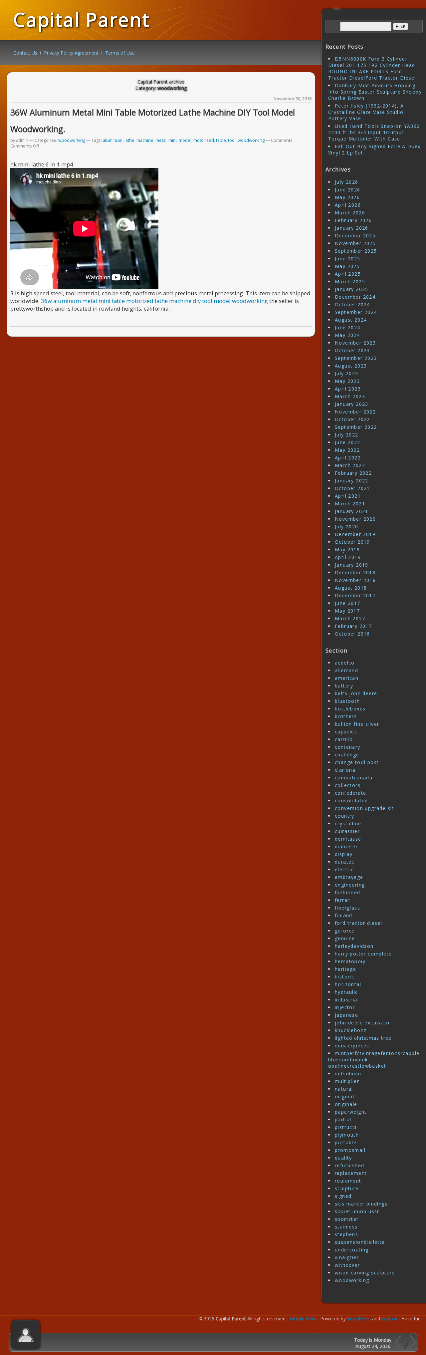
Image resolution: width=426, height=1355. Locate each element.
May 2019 (347, 549)
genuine (345, 938)
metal (160, 140)
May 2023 (347, 381)
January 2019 (351, 565)
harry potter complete (363, 953)
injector (345, 1007)
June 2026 (347, 189)
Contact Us (25, 53)
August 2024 (351, 320)
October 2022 (352, 419)
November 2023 (355, 343)
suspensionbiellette (360, 1242)
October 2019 (352, 542)
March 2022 (350, 465)
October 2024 (352, 304)
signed (343, 1196)
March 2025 (350, 281)
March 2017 (350, 618)
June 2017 (347, 603)
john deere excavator (362, 1022)
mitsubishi (348, 1073)
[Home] (404, 1342)
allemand (346, 670)
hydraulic (346, 992)
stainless (346, 1226)
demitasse (348, 839)
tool (232, 140)
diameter (346, 846)
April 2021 (348, 496)
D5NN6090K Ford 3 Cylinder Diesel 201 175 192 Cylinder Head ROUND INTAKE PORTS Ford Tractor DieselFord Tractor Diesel (372, 68)
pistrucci (346, 1127)
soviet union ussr (357, 1211)
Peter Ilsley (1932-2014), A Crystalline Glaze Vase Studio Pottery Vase (366, 112)
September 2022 (356, 427)
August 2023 (351, 366)
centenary (347, 747)
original (344, 1096)
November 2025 (355, 243)
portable (345, 1142)
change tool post (357, 762)
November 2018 (355, 580)
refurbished (349, 1165)
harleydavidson (354, 946)
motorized (203, 140)
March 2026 (350, 212)
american (346, 678)
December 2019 (355, 534)
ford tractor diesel (358, 923)
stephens (346, 1234)
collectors (347, 785)
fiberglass (347, 908)
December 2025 (355, 235)
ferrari (343, 900)
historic (344, 976)
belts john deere (356, 693)
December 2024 (355, 297)
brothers (346, 716)
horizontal (348, 984)
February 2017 (353, 626)
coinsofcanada (353, 777)
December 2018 (355, 572)
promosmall (350, 1150)
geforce (345, 931)
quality (343, 1158)
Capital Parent (81, 19)
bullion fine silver (357, 724)
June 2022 (347, 442)
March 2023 (350, 396)
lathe (129, 140)
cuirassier (347, 831)
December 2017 (355, 595)
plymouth (347, 1135)
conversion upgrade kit (364, 808)
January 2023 (351, 404)
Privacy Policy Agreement (71, 53)
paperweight (350, 1112)
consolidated (351, 800)
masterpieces (352, 1045)
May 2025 (347, 266)
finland (343, 915)
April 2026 (348, 205)
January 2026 (351, 228)
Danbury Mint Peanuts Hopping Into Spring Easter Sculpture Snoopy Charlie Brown (375, 91)
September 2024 (356, 312)
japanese (346, 1015)
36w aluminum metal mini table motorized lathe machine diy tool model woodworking (154, 301)
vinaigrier (347, 1257)
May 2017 (347, 611)
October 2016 (352, 634)
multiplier (347, 1081)
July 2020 (346, 526)
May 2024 (347, 335)
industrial (347, 999)
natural (344, 1089)
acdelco (345, 663)
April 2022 (348, 457)
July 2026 (346, 182)
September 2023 (356, 358)
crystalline (348, 823)
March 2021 (350, 503)
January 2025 (351, 289)
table (221, 140)
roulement (348, 1181)
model (185, 140)
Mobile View (303, 1318)
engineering (350, 885)
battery (344, 685)
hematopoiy (350, 961)
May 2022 (347, 450)
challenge (347, 754)
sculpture (347, 1188)
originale (346, 1104)
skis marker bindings (361, 1204)
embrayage (349, 877)
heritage (345, 969)
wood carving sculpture (365, 1272)
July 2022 (346, 434)
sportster (347, 1219)
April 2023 (348, 389)
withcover (347, 1265)
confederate (350, 793)
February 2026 (353, 220)
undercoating (352, 1249)
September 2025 (356, 251)
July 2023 (346, 373)
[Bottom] (405, 1348)
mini (172, 140)
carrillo (344, 739)
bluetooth (347, 701)
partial (343, 1119)
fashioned (347, 892)
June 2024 (347, 327)
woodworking (71, 140)
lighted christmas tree (363, 1038)
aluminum (112, 140)
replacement (351, 1173)
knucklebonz (350, 1030)
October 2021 (352, 488)
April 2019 (348, 557)
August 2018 (351, 588)
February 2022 (353, 473)
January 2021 (351, 511)
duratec (344, 862)
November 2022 (355, 411)
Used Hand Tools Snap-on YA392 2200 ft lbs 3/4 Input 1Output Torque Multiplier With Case (374, 132)
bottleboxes (350, 708)
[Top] (405, 1336)
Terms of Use (120, 53)
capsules (346, 731)
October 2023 (352, 350)
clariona (345, 770)
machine (144, 140)
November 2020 (355, 519)
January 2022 (351, 480)
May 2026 (347, 197)
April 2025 (348, 274)
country (344, 816)
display (344, 854)
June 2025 (347, 258)
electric (344, 869)
